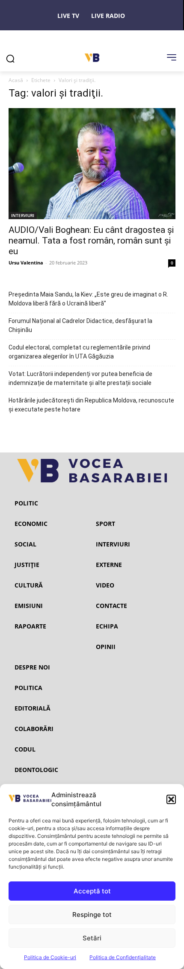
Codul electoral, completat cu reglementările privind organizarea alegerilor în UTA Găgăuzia (79, 352)
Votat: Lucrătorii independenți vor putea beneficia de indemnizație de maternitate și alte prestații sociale (80, 378)
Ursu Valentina (26, 262)
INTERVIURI (22, 215)
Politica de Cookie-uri (50, 957)
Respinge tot (92, 914)
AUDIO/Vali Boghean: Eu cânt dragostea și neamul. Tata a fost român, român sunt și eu (91, 240)
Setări (92, 938)
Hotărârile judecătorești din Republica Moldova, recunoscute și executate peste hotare (91, 405)
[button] (171, 799)
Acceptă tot (92, 891)
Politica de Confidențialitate (122, 957)
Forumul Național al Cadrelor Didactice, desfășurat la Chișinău (80, 325)
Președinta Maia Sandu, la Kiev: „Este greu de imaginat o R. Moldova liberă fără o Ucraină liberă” (88, 299)
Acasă (16, 80)
